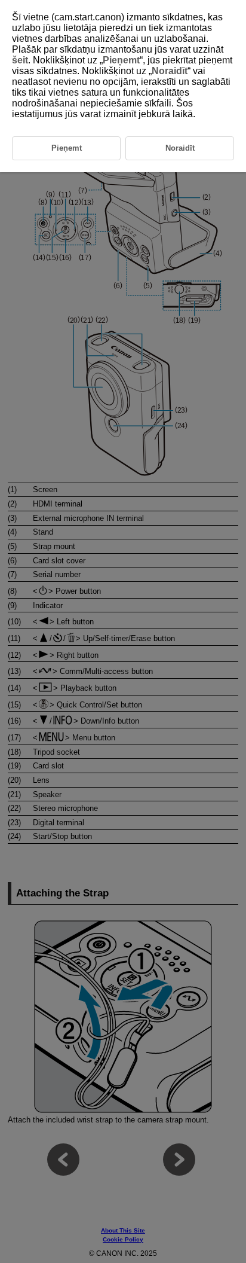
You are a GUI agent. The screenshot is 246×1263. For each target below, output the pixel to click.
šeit (20, 60)
